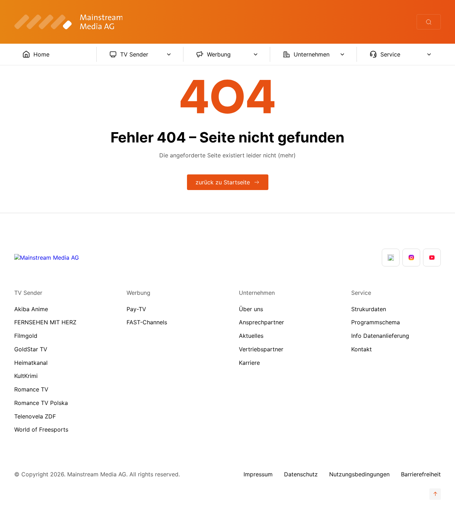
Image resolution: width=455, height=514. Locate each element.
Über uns (251, 309)
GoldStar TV (30, 349)
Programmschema (375, 322)
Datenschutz (301, 474)
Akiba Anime (31, 309)
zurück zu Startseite (223, 182)
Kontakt (361, 349)
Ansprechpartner (261, 322)
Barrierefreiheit (421, 474)
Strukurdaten (368, 309)
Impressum (258, 474)
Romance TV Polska (41, 402)
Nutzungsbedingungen (359, 474)
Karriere (249, 362)
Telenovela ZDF (35, 416)
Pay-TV (136, 309)
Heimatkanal (31, 362)
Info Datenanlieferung (380, 335)
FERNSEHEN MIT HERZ (45, 322)
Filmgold (25, 335)
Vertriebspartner (261, 349)
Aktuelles (251, 335)
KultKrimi (26, 375)
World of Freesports (41, 429)
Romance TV (31, 389)
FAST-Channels (147, 322)
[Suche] (429, 21)
